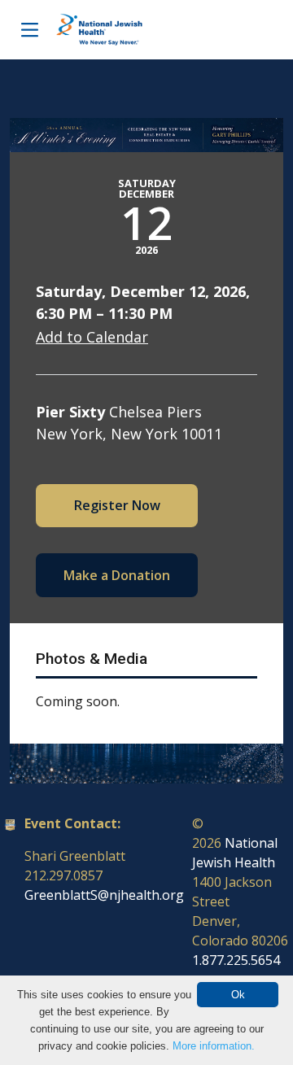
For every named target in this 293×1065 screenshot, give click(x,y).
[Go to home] (116, 29)
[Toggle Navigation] (29, 29)
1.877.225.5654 (236, 960)
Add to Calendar (92, 337)
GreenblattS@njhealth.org (104, 895)
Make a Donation (116, 575)
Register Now (117, 505)
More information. (214, 1046)
